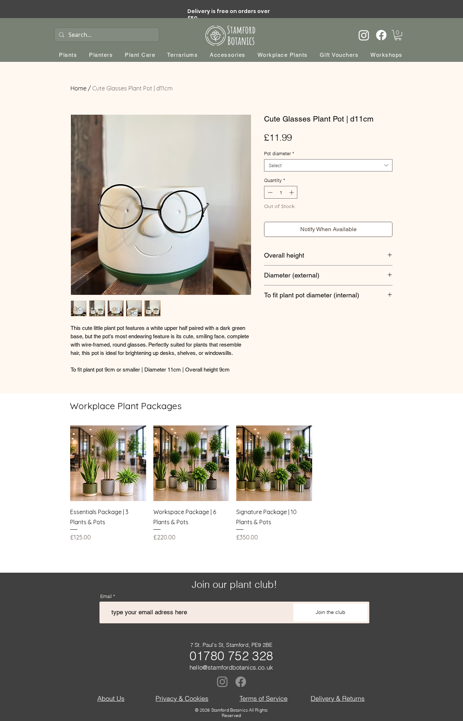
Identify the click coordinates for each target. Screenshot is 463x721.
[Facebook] (381, 35)
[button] (398, 35)
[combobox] (328, 165)
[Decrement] (269, 192)
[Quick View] (108, 463)
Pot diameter (279, 153)
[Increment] (292, 192)
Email (106, 596)
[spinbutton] (281, 192)
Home (78, 88)
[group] (232, 483)
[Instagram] (364, 35)
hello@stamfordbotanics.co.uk (231, 667)
